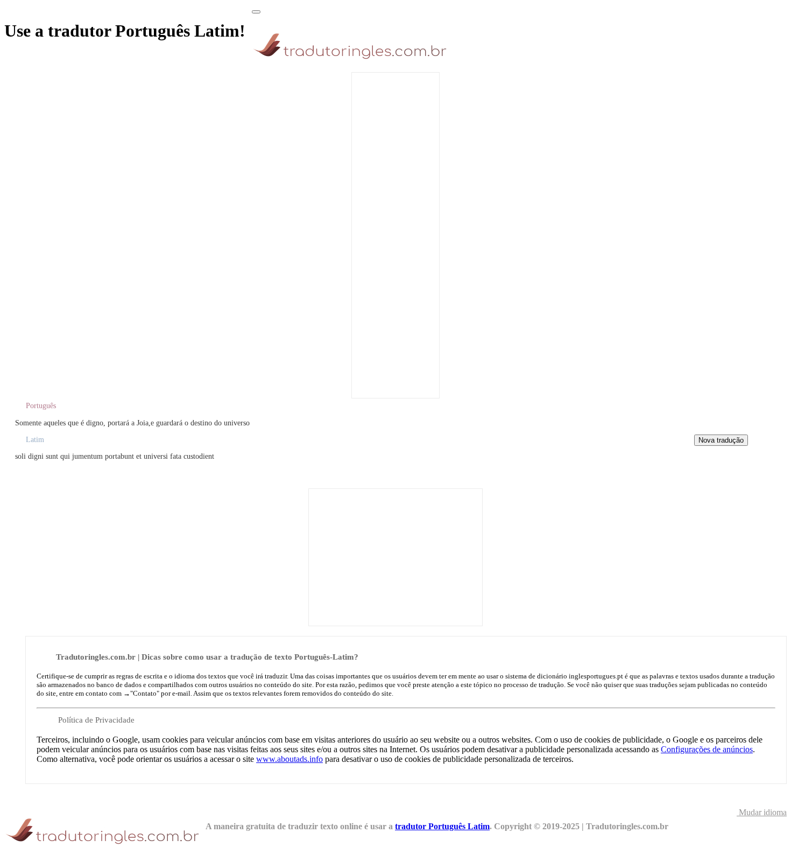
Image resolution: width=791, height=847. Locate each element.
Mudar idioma (762, 812)
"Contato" (144, 693)
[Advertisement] (395, 234)
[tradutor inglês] (352, 59)
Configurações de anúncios (707, 749)
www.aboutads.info (289, 759)
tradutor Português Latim (442, 826)
